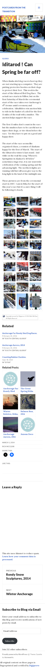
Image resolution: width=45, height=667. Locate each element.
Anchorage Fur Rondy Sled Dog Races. (19, 333)
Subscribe (9, 641)
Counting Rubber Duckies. (14, 357)
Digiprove (34, 665)
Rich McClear (8, 446)
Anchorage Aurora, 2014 (13, 345)
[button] (9, 201)
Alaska (5, 59)
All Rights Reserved (11, 318)
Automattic (9, 657)
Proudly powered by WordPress (14, 654)
